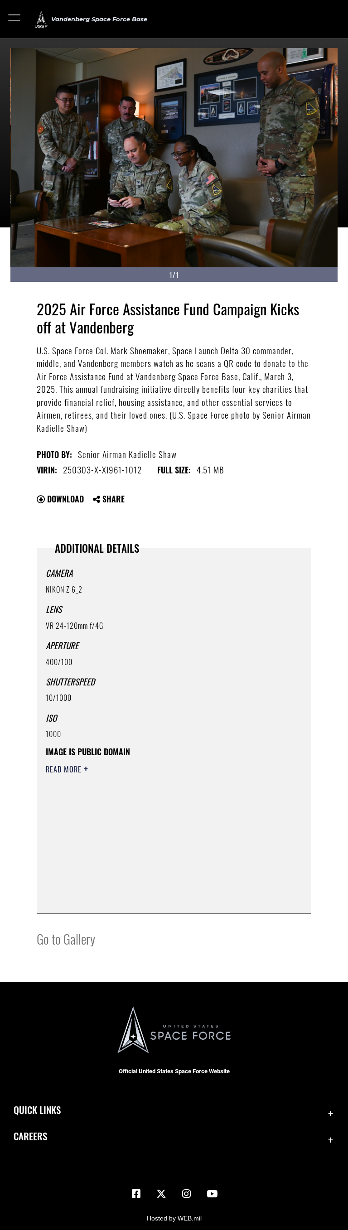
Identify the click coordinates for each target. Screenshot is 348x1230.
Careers (30, 1136)
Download (64, 499)
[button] (14, 19)
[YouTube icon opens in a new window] (212, 1194)
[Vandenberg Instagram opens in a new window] (186, 1194)
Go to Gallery (66, 938)
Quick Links (37, 1110)
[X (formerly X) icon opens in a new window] (161, 1194)
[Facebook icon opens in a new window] (136, 1194)
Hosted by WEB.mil (174, 1218)
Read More (65, 769)
